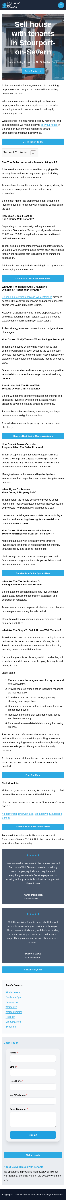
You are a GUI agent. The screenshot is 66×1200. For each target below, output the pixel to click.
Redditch (10, 1017)
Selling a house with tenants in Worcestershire (27, 297)
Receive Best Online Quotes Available (33, 436)
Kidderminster (9, 814)
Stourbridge (55, 814)
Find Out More (33, 775)
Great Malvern (13, 1021)
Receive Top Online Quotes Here (33, 573)
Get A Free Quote (33, 969)
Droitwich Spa (25, 814)
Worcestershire (14, 1012)
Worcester (11, 1007)
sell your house (49, 125)
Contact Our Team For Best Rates (33, 278)
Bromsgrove (41, 814)
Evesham (11, 1026)
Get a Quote (31, 71)
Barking (6, 818)
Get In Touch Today (33, 142)
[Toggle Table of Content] (31, 152)
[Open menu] (61, 5)
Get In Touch (33, 1155)
